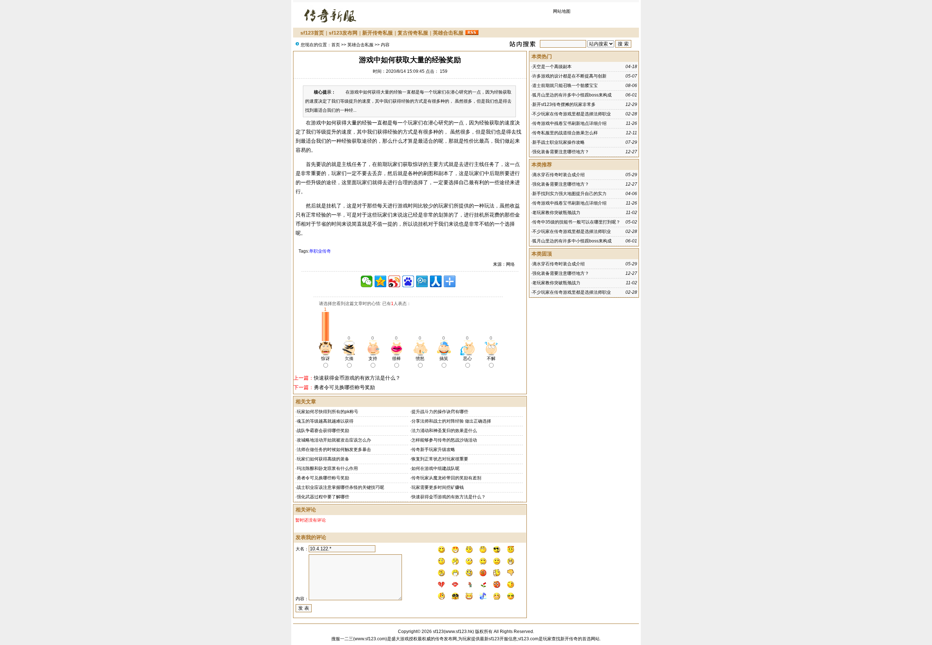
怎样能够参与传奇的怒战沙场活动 (444, 440)
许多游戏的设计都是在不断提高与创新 (569, 76)
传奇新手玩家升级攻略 (433, 449)
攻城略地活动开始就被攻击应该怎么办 (334, 440)
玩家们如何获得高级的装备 (323, 459)
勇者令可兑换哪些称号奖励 (344, 387)
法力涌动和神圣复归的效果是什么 (444, 430)
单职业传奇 (320, 251)
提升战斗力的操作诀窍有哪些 (439, 411)
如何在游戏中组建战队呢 (435, 468)
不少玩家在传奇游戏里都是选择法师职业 (571, 113)
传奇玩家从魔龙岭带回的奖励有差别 (446, 477)
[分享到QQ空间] (380, 281)
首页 (335, 44)
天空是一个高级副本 (552, 66)
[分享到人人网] (436, 281)
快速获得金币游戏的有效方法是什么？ (357, 378)
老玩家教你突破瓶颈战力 (556, 212)
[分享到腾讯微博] (422, 281)
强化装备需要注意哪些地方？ (560, 151)
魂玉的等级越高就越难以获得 (325, 421)
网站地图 (561, 11)
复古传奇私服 (413, 33)
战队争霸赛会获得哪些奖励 (323, 430)
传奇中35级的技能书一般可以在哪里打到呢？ (576, 222)
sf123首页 (312, 33)
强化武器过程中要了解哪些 (323, 496)
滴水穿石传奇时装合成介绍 (558, 174)
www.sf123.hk (459, 631)
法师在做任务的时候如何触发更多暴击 (334, 449)
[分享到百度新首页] (408, 281)
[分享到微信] (366, 281)
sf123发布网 (343, 33)
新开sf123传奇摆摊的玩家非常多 (564, 104)
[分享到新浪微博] (394, 281)
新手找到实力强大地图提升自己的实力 (569, 193)
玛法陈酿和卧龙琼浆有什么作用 (327, 468)
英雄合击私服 (448, 33)
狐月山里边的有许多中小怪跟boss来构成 (572, 95)
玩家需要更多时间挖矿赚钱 (437, 487)
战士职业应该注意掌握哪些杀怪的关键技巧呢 (340, 487)
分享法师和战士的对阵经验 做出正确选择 (451, 421)
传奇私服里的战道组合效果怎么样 (565, 132)
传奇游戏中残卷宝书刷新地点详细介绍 (569, 123)
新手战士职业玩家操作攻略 (558, 142)
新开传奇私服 (377, 33)
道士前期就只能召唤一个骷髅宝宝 (565, 85)
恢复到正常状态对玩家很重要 (439, 459)
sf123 (438, 631)
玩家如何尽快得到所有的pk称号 (327, 411)
